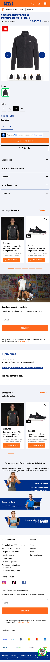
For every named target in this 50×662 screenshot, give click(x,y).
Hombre (15, 9)
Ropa (21, 9)
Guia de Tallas (7, 116)
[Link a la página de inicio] (3, 9)
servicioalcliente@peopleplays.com (13, 506)
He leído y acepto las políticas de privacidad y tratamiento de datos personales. (25, 340)
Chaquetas (30, 9)
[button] (44, 3)
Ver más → (43, 210)
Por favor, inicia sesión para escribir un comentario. (22, 367)
